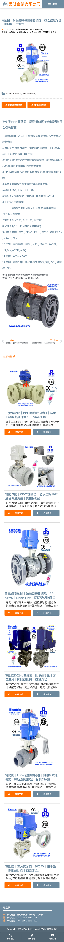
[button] (14, 105)
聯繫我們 (52, 939)
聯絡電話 (10, 939)
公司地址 (31, 939)
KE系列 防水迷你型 (13, 93)
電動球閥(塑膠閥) (29, 93)
